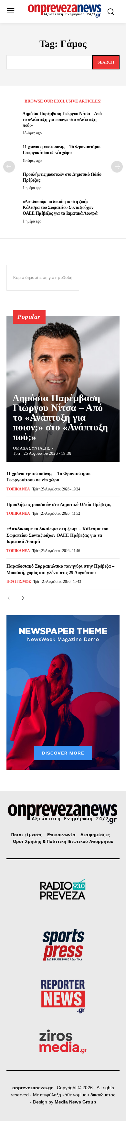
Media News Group (75, 1101)
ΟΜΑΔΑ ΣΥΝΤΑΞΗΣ (31, 448)
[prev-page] (9, 167)
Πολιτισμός (18, 581)
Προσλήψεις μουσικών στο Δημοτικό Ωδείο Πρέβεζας (58, 504)
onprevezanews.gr (32, 1087)
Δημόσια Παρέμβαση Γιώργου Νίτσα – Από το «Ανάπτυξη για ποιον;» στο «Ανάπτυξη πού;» (62, 119)
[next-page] (117, 167)
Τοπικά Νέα (18, 489)
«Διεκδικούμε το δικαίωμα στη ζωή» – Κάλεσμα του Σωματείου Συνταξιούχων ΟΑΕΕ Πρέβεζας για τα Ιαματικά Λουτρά (60, 207)
